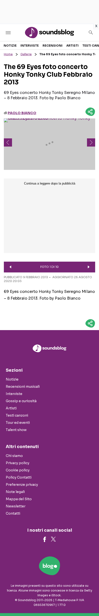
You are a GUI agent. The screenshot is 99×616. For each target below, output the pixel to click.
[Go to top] (89, 600)
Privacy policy (17, 463)
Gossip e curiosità (21, 401)
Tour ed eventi (18, 422)
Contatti (13, 513)
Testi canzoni (17, 415)
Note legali (15, 492)
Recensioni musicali (23, 386)
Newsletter (15, 506)
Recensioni (52, 45)
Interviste (29, 45)
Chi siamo (14, 456)
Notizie (10, 45)
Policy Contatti (18, 477)
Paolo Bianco (22, 113)
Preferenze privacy (22, 484)
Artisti (72, 45)
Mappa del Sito (19, 499)
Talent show (16, 430)
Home (8, 54)
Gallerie (26, 54)
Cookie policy (18, 470)
